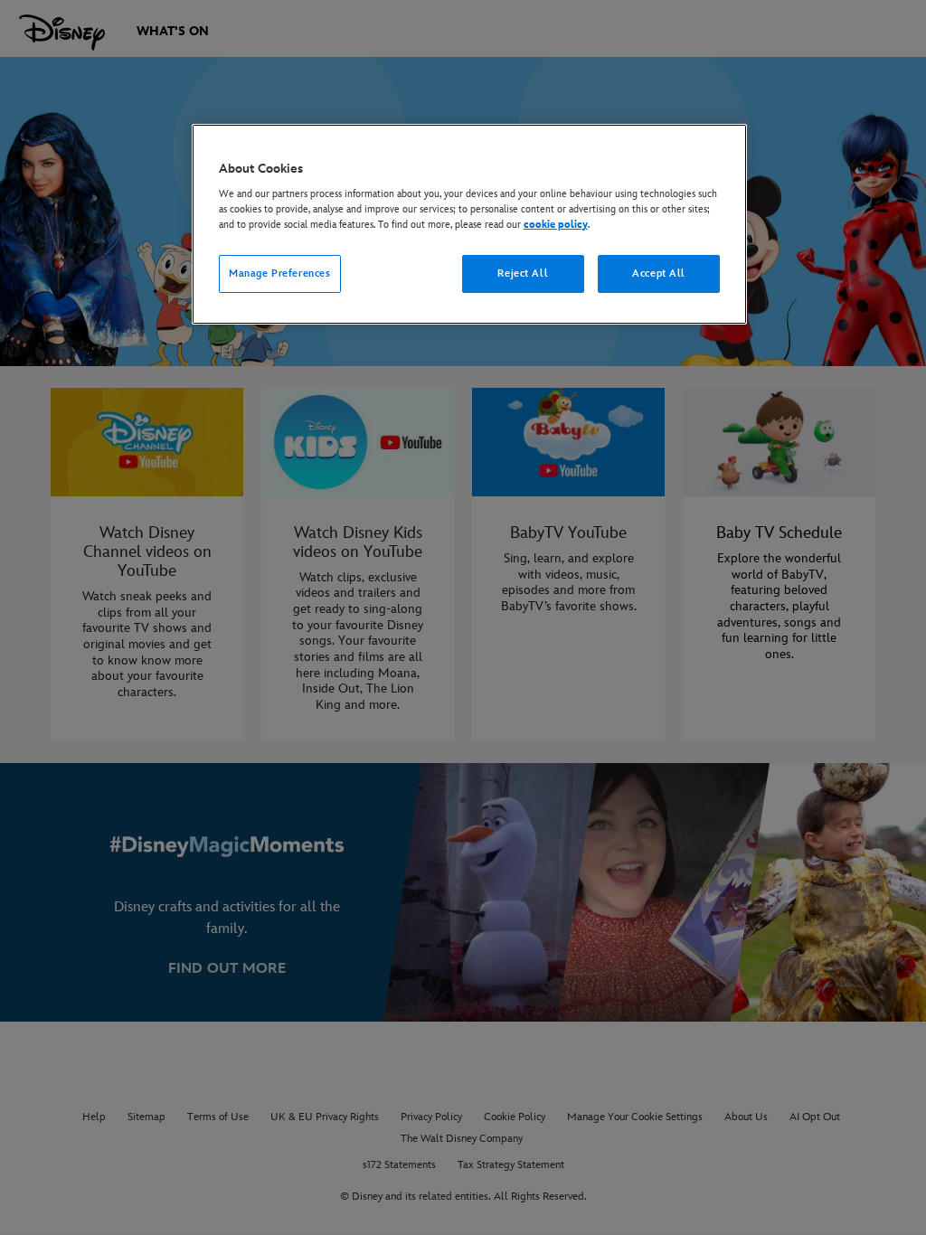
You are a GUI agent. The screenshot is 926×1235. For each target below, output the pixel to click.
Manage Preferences (279, 273)
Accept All (658, 273)
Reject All (522, 273)
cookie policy (556, 225)
